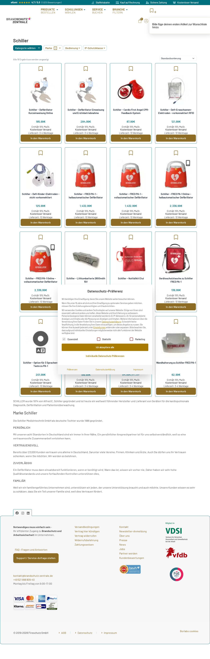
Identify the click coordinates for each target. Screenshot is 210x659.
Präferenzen (72, 369)
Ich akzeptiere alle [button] (105, 347)
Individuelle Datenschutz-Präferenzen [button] (105, 356)
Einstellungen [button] (99, 327)
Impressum (138, 369)
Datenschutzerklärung (111, 321)
